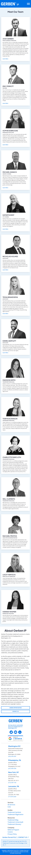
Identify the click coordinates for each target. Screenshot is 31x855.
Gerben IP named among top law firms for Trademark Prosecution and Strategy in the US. (15, 843)
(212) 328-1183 (12, 782)
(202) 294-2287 (12, 756)
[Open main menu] (28, 4)
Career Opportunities (15, 707)
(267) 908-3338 (12, 768)
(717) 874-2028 (12, 796)
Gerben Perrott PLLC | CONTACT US (14, 837)
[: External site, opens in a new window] (11, 732)
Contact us (15, 711)
